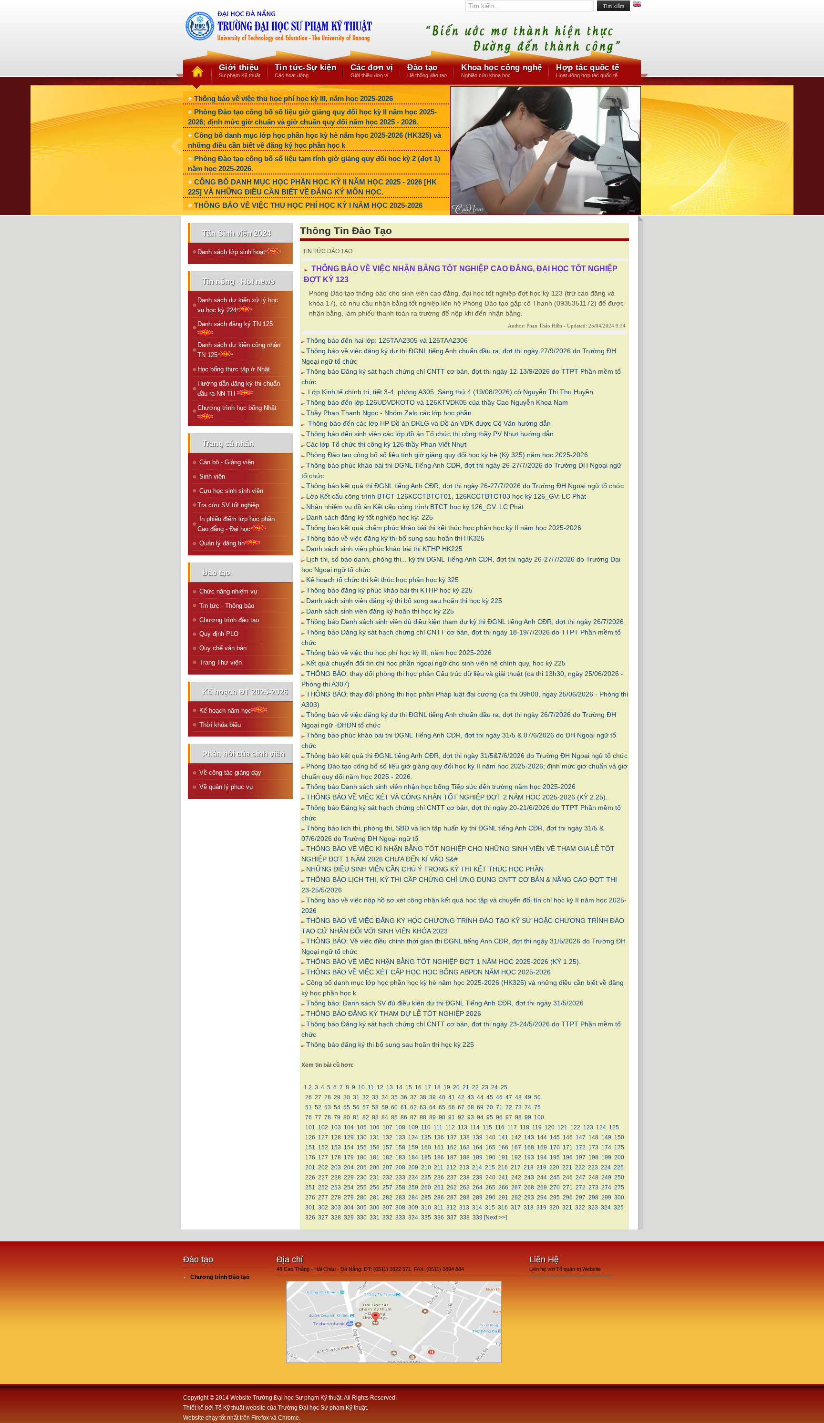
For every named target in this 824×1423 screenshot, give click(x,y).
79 (337, 1117)
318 (528, 1207)
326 (310, 1217)
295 (554, 1197)
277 (323, 1197)
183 (400, 1157)
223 (593, 1167)
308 (400, 1207)
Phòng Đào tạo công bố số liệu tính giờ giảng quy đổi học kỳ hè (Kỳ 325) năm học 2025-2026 (447, 455)
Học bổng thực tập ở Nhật (233, 369)
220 (554, 1167)
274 (606, 1187)
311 (439, 1207)
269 (542, 1187)
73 (518, 1107)
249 (606, 1177)
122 (575, 1127)
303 (336, 1207)
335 (426, 1217)
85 (394, 1117)
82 (366, 1117)
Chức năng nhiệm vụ (227, 591)
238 (464, 1177)
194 (542, 1157)
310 (426, 1207)
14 (399, 1087)
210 (426, 1167)
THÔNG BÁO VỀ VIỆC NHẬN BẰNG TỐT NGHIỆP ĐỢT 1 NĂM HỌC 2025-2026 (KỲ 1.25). (443, 961)
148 (593, 1137)
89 (432, 1117)
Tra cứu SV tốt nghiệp (228, 505)
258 (400, 1187)
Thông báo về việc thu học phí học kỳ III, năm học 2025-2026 (293, 98)
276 (310, 1197)
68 (470, 1107)
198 (593, 1157)
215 (490, 1167)
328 (336, 1217)
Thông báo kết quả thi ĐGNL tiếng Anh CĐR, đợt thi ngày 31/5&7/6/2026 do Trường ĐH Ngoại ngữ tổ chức (467, 755)
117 (512, 1127)
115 (487, 1127)
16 (418, 1087)
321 (567, 1207)
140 (490, 1137)
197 (580, 1157)
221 (567, 1167)
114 (475, 1127)
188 (464, 1157)
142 (516, 1137)
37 (413, 1097)
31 (356, 1097)
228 (336, 1177)
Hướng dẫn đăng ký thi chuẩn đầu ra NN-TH (238, 388)
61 (404, 1107)
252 (323, 1187)
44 (480, 1097)
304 (348, 1207)
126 (310, 1137)
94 (480, 1117)
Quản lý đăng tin (221, 543)
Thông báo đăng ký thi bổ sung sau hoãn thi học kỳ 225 (390, 1044)
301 (310, 1207)
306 (374, 1207)
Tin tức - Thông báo (225, 605)
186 (439, 1157)
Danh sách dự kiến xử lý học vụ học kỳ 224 (237, 305)
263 (464, 1187)
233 (400, 1177)
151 (310, 1147)
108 (400, 1127)
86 (404, 1117)
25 (504, 1087)
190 (490, 1157)
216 (502, 1167)
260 (426, 1187)
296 (567, 1197)
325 (618, 1207)
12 (380, 1087)
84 (385, 1117)
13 (389, 1087)
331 (374, 1217)
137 (451, 1137)
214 (477, 1167)
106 (374, 1127)
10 (361, 1087)
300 (619, 1197)
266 (503, 1187)
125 (614, 1127)
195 (554, 1157)
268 (529, 1187)
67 (461, 1107)
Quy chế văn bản (222, 648)
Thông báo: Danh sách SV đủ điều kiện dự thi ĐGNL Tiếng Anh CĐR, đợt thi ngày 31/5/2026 (445, 1003)
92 (461, 1117)
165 (490, 1147)
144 (542, 1137)
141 (503, 1137)
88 (423, 1117)
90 (442, 1117)
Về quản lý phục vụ (225, 786)
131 (374, 1137)
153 (336, 1147)
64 (432, 1107)
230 (361, 1177)
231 (374, 1177)
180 (361, 1157)
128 (336, 1137)
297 (580, 1197)
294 (542, 1197)
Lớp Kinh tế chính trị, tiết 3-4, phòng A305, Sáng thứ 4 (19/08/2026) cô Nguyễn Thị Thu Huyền (449, 392)
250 (619, 1177)
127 (323, 1137)
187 (451, 1157)
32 (366, 1097)
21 (466, 1087)
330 (361, 1217)
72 (509, 1107)
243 (529, 1177)
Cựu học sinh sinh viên (230, 490)
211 (439, 1167)
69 (480, 1107)
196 (567, 1157)
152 (323, 1147)
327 (323, 1217)
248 (593, 1177)
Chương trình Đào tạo (219, 1277)
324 (605, 1207)
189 (477, 1157)
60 (394, 1107)
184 (413, 1157)
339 (477, 1217)
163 (464, 1147)
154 (348, 1147)
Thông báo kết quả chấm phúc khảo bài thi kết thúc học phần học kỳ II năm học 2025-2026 (443, 528)
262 (451, 1187)
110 (426, 1127)
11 (370, 1087)
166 (503, 1147)
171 (567, 1147)
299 (606, 1197)
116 (500, 1127)
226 (310, 1177)
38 (423, 1097)
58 (375, 1107)
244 (542, 1177)
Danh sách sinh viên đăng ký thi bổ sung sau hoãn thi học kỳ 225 (404, 600)
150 (619, 1137)
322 (580, 1207)
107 (387, 1127)
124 (601, 1127)
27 (318, 1097)
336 (439, 1217)
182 (387, 1157)
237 (451, 1177)
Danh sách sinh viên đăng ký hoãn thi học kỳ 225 (380, 611)
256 (374, 1187)
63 (423, 1107)
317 (515, 1207)
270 (554, 1187)
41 (451, 1097)
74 (528, 1107)
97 (509, 1117)
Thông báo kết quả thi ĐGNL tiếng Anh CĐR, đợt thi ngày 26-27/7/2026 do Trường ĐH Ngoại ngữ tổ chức (465, 486)
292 (516, 1197)
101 (310, 1127)
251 (310, 1187)
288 (464, 1197)
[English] (637, 5)
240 (490, 1177)
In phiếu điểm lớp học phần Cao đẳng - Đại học (236, 523)
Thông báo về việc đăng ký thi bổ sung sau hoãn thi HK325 (395, 538)
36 (404, 1097)
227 (323, 1177)
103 (336, 1127)
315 (490, 1207)
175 (619, 1147)
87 (413, 1117)
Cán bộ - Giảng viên (225, 462)
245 (554, 1177)
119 (537, 1127)
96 (499, 1117)
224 (605, 1167)
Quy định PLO (217, 633)
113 (462, 1127)
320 (554, 1207)
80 (346, 1117)
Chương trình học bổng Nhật (237, 407)
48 (518, 1097)
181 (374, 1157)
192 (516, 1157)
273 (593, 1187)
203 (336, 1167)
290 (490, 1197)
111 (438, 1127)
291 (503, 1197)
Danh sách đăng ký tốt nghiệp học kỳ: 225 (369, 517)
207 (387, 1167)
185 (426, 1157)
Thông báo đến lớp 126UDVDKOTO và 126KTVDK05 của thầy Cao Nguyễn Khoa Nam (437, 402)
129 (348, 1137)
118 (524, 1127)
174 (606, 1147)
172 (580, 1147)
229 (348, 1177)
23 (485, 1087)
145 (554, 1137)
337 (451, 1217)
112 (450, 1127)
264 (477, 1187)
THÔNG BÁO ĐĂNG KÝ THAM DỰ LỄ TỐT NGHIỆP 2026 (393, 1013)
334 (413, 1217)
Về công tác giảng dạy (229, 772)
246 (567, 1177)
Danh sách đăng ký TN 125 (235, 324)
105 (361, 1127)
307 (387, 1207)
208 (400, 1167)
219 (541, 1167)
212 (451, 1167)
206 (374, 1167)
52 (318, 1107)
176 (310, 1157)
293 (529, 1197)
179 (348, 1157)
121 (562, 1127)
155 (361, 1147)
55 (346, 1107)
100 (539, 1117)
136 (439, 1137)
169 (542, 1147)
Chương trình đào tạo (228, 620)
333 (400, 1217)
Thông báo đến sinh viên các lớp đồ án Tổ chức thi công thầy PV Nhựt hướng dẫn (430, 434)
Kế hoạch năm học (224, 710)
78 (327, 1117)
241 (503, 1177)
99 (528, 1117)
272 (580, 1187)
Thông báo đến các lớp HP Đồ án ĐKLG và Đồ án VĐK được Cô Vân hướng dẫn (428, 423)
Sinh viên (211, 476)
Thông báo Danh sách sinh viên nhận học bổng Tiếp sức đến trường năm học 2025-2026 (441, 786)
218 (528, 1167)
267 (516, 1187)
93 (470, 1117)
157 (387, 1147)
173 (593, 1147)
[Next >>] (495, 1217)
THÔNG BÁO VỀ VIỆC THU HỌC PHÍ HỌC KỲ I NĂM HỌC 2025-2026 (308, 205)
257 (387, 1187)
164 (477, 1147)
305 (361, 1207)
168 (529, 1147)
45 (489, 1097)
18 (437, 1087)
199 (606, 1157)
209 (413, 1167)
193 (529, 1157)
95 (489, 1117)
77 (318, 1117)
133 (400, 1137)
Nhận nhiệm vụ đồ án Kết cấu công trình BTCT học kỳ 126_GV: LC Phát (415, 507)
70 (489, 1107)
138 (464, 1137)
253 (336, 1187)
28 (327, 1097)
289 (477, 1197)
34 (385, 1097)
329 (348, 1217)
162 (451, 1147)
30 (346, 1097)
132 (387, 1137)
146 (567, 1137)
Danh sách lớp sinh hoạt (231, 252)
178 (336, 1157)
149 (606, 1137)
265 (490, 1187)
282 (387, 1197)
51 (308, 1107)
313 (464, 1207)
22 (475, 1087)
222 (580, 1167)
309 (413, 1207)
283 (400, 1197)
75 (537, 1107)
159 (413, 1147)
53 (327, 1107)
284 (413, 1197)
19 (447, 1087)
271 (567, 1187)
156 (374, 1147)
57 (366, 1107)
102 (323, 1127)
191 (503, 1157)
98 (518, 1117)
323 (593, 1207)
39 (432, 1097)
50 (537, 1097)
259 (413, 1187)
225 (618, 1167)
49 (528, 1097)
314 (477, 1207)
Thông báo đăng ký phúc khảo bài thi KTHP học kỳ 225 (389, 590)
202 (323, 1167)
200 (619, 1157)
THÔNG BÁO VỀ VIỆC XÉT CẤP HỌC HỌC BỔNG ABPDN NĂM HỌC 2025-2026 (428, 972)
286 (439, 1197)
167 (516, 1147)
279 (348, 1197)
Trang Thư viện (219, 662)
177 (323, 1157)
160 (426, 1147)
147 (580, 1137)
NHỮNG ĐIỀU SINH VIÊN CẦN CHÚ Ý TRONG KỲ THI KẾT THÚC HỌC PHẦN (425, 869)
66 (451, 1107)
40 (442, 1097)
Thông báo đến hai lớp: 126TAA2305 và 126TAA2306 (387, 340)
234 (413, 1177)
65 (442, 1107)
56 (356, 1107)
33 (375, 1097)
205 (361, 1167)
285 (426, 1197)
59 (385, 1107)
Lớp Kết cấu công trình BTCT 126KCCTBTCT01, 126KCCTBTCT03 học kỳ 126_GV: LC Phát (446, 496)
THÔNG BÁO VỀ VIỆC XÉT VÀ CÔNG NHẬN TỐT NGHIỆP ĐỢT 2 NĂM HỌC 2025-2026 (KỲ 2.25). (457, 797)
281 (374, 1197)
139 (477, 1137)
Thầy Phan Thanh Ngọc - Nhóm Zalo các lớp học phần (389, 413)
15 (408, 1087)
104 (348, 1127)
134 (413, 1137)
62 (413, 1107)
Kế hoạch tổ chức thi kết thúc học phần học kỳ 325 (382, 580)
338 (464, 1217)
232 (387, 1177)
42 (461, 1097)
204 (348, 1167)
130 (361, 1137)
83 (375, 1117)
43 (470, 1097)
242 (516, 1177)
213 (464, 1167)
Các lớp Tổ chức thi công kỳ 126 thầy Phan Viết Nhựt (386, 444)
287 (451, 1197)
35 (394, 1097)
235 (426, 1177)
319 (541, 1207)
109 (413, 1127)
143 (529, 1137)
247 (580, 1177)
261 (439, 1187)
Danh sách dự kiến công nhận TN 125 (238, 349)
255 (361, 1187)
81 (356, 1117)
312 (451, 1207)
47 (509, 1097)
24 (494, 1087)
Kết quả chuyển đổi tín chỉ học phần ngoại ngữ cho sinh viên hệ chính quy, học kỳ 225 (436, 663)
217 (515, 1167)
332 (387, 1217)
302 (323, 1207)
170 (554, 1147)
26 (308, 1097)
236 (439, 1177)
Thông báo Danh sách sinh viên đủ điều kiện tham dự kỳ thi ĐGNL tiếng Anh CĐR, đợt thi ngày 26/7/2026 (465, 621)
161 (439, 1147)
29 (337, 1097)
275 (619, 1187)
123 (588, 1127)
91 (451, 1117)
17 (428, 1087)
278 (336, 1197)
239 (477, 1177)
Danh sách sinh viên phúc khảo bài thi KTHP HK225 (384, 549)
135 (426, 1137)
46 (499, 1097)
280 (361, 1197)
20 (456, 1087)
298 (593, 1197)
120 (549, 1127)
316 (502, 1207)
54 (337, 1107)
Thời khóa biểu (219, 724)
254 (348, 1187)
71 (499, 1107)
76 (308, 1117)
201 (310, 1167)
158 (400, 1147)
